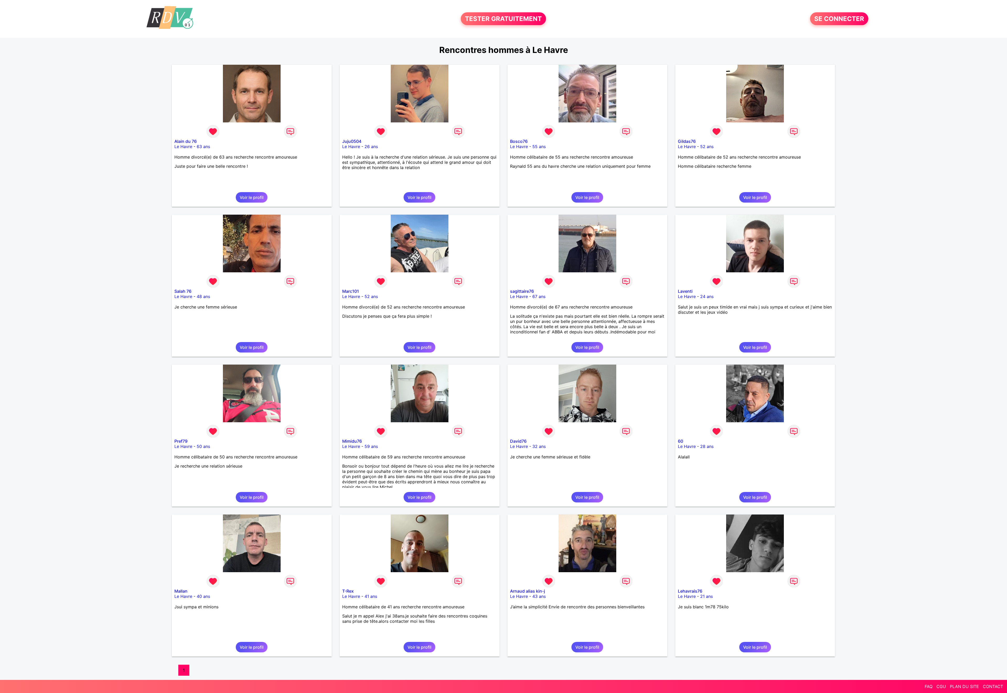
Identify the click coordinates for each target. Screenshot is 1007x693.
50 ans (203, 446)
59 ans (371, 446)
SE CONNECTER (839, 19)
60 (680, 441)
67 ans (538, 296)
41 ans (371, 596)
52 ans (707, 146)
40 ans (203, 596)
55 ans (539, 146)
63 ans (203, 146)
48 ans (203, 296)
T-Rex (348, 591)
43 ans (539, 596)
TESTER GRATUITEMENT (503, 19)
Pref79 (181, 441)
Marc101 (350, 291)
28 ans (707, 446)
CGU (941, 686)
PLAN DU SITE (964, 686)
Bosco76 (519, 141)
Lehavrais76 (690, 591)
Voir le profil (252, 197)
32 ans (539, 446)
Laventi (685, 291)
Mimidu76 (352, 441)
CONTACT (993, 686)
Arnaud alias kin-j (527, 591)
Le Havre (183, 146)
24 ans (707, 296)
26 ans (371, 146)
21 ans (706, 596)
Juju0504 (351, 141)
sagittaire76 (522, 291)
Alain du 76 (185, 141)
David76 (518, 441)
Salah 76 (182, 291)
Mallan (181, 591)
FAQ (929, 686)
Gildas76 (687, 141)
